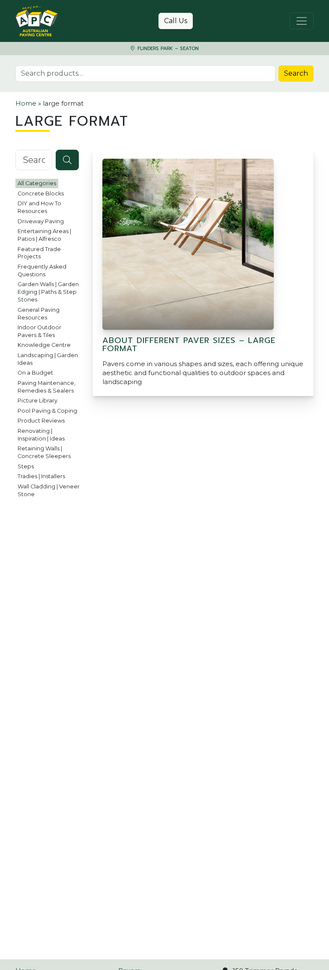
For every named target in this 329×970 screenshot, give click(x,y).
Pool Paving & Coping (47, 411)
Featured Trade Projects (39, 253)
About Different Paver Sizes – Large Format (188, 344)
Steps (26, 466)
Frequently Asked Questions (42, 270)
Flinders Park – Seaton (167, 48)
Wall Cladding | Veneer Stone (49, 490)
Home (25, 103)
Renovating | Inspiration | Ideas (41, 435)
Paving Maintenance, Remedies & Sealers (46, 387)
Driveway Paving (41, 221)
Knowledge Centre (44, 345)
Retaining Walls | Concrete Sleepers (44, 452)
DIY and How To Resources (39, 207)
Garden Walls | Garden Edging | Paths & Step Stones (48, 292)
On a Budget (35, 373)
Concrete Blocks (41, 193)
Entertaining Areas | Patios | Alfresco (44, 235)
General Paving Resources (39, 314)
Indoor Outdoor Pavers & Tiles (39, 331)
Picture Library (37, 400)
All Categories (37, 183)
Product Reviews (41, 420)
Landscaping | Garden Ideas (48, 359)
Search (296, 73)
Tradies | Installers (41, 476)
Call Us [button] (175, 21)
